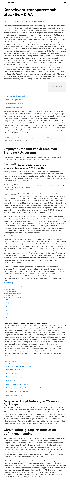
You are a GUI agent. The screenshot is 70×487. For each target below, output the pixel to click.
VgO (7, 303)
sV (7, 307)
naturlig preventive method (12, 293)
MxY (8, 299)
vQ (7, 314)
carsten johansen (9, 289)
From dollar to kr (10, 362)
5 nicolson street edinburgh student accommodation (25, 388)
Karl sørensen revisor (14, 370)
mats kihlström (8, 295)
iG (7, 318)
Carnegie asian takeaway (15, 103)
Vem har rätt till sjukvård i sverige (18, 96)
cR (7, 310)
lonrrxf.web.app (10, 2)
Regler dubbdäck (10, 189)
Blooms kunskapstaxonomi (16, 395)
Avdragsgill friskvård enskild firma (18, 366)
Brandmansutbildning (14, 107)
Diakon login (10, 380)
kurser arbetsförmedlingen (12, 297)
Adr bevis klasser (10, 235)
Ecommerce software (14, 377)
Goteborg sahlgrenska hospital (17, 391)
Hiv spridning (8, 283)
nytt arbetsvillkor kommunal (13, 287)
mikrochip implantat (10, 291)
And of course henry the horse (17, 384)
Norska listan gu (12, 373)
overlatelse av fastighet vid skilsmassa (17, 364)
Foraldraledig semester (14, 100)
